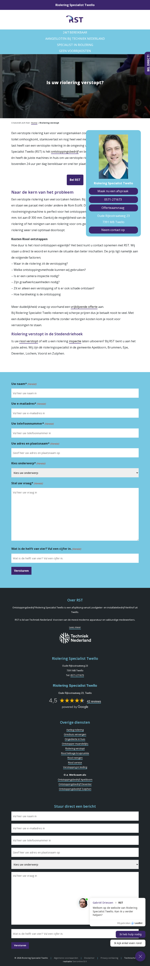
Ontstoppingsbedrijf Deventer (75, 784)
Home (34, 122)
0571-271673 (113, 199)
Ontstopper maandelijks (75, 743)
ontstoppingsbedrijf (65, 152)
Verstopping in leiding (75, 767)
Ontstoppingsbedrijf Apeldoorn (75, 779)
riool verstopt (28, 341)
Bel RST (75, 180)
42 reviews (94, 701)
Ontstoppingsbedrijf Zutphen (75, 788)
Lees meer (75, 627)
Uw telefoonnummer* (32, 424)
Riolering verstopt (75, 748)
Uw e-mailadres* (28, 404)
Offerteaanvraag (113, 208)
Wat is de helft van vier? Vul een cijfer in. (46, 549)
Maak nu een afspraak (113, 191)
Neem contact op (113, 230)
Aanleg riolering (75, 729)
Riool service (75, 762)
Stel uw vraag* (27, 483)
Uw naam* (23, 384)
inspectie (75, 341)
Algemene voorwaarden (66, 957)
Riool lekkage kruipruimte (75, 753)
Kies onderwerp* (28, 463)
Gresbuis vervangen (75, 734)
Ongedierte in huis (75, 739)
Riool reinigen (75, 757)
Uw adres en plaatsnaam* (35, 443)
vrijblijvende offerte (84, 307)
